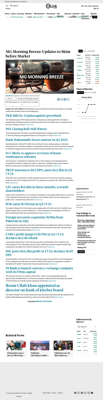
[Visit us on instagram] (88, 393)
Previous (81, 252)
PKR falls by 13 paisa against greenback (33, 115)
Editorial (68, 14)
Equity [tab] (80, 51)
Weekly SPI (81, 247)
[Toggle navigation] (7, 6)
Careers (60, 393)
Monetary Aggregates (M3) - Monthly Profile (86, 221)
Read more (29, 125)
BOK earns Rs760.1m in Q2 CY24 (28, 204)
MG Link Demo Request (90, 6)
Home (7, 14)
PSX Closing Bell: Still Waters (26, 129)
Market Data (94, 15)
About (54, 393)
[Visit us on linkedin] (82, 393)
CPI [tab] (90, 92)
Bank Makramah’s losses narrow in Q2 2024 (37, 140)
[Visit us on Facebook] (75, 393)
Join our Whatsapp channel (29, 98)
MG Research (39, 14)
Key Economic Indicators (85, 16)
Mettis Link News (44, 301)
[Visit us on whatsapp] (85, 393)
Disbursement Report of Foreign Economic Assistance (86, 227)
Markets (28, 14)
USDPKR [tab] (94, 92)
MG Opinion (60, 15)
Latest (13, 14)
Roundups (51, 14)
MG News (9, 95)
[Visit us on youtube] (92, 393)
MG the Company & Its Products (15, 2)
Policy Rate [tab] (80, 92)
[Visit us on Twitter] (78, 393)
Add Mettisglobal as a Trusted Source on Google (22, 102)
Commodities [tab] (91, 51)
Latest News (46, 393)
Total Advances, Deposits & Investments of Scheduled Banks (84, 234)
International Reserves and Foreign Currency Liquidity (86, 242)
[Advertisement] (51, 33)
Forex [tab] (84, 51)
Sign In (96, 8)
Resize (10, 98)
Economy (20, 14)
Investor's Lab (76, 15)
